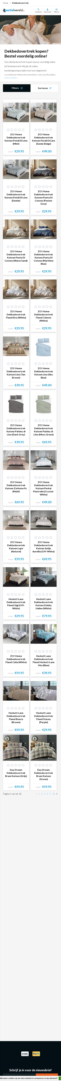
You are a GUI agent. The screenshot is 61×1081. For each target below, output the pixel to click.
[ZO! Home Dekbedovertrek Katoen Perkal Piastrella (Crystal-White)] (43, 460)
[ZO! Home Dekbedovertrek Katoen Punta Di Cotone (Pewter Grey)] (43, 169)
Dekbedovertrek (20, 3)
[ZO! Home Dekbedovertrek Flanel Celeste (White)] (43, 289)
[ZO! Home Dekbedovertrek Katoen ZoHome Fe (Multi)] (16, 460)
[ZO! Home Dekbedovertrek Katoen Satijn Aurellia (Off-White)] (43, 520)
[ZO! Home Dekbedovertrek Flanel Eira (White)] (16, 289)
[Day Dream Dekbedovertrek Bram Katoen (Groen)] (43, 748)
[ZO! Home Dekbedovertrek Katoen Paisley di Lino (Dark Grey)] (16, 403)
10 (53, 793)
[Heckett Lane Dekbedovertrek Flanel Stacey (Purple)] (43, 691)
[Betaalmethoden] (24, 1055)
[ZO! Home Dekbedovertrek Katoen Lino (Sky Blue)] (43, 346)
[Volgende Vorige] (57, 794)
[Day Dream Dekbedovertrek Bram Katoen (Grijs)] (16, 748)
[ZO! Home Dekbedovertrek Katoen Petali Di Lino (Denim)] (16, 169)
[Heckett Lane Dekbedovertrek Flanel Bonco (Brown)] (16, 691)
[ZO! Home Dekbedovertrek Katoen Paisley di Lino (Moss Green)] (43, 403)
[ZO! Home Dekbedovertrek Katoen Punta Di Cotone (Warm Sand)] (16, 229)
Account (47, 11)
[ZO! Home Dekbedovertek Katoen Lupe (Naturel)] (16, 520)
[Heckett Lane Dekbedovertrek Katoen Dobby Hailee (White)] (43, 577)
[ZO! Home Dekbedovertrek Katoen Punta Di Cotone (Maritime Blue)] (43, 229)
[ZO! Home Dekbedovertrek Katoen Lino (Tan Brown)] (16, 346)
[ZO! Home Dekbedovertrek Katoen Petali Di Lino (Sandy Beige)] (43, 112)
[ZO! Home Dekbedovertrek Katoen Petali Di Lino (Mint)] (16, 112)
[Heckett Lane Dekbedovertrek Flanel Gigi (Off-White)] (16, 577)
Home (5, 3)
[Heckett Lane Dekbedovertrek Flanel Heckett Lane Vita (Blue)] (43, 634)
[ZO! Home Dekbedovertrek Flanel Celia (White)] (16, 634)
